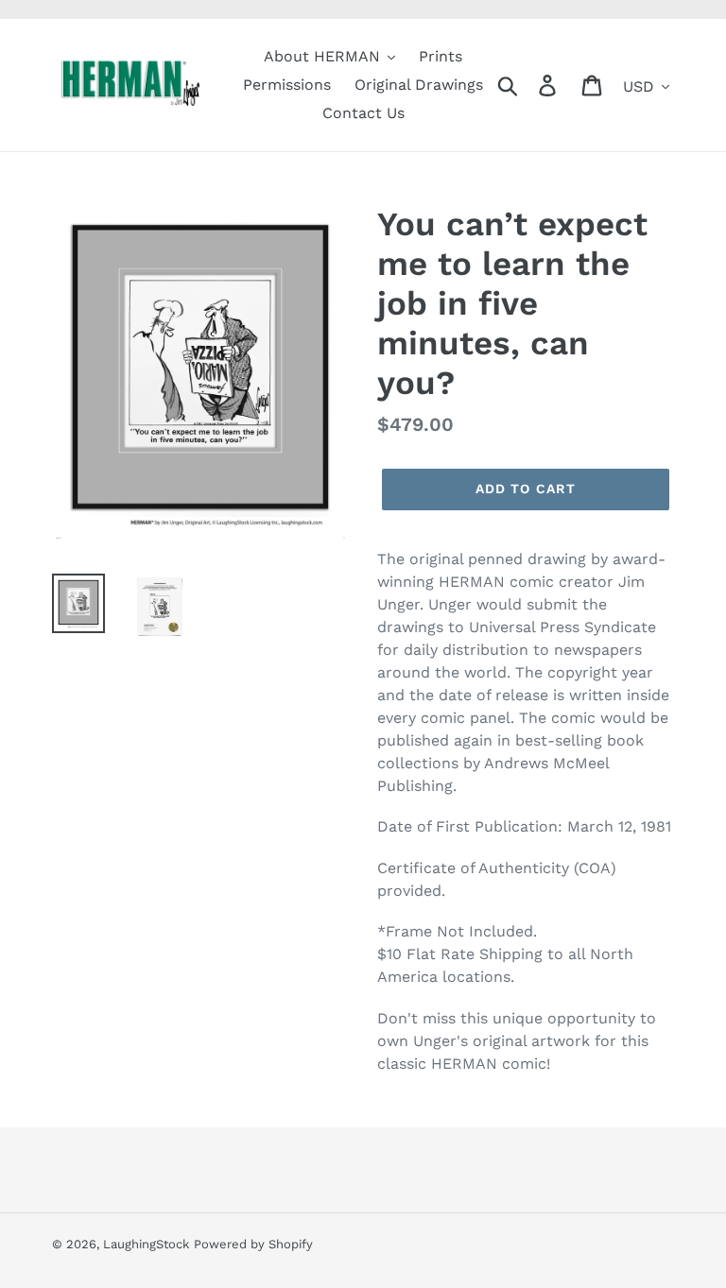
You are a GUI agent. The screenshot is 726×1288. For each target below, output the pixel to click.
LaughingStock (146, 1244)
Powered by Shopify (253, 1244)
